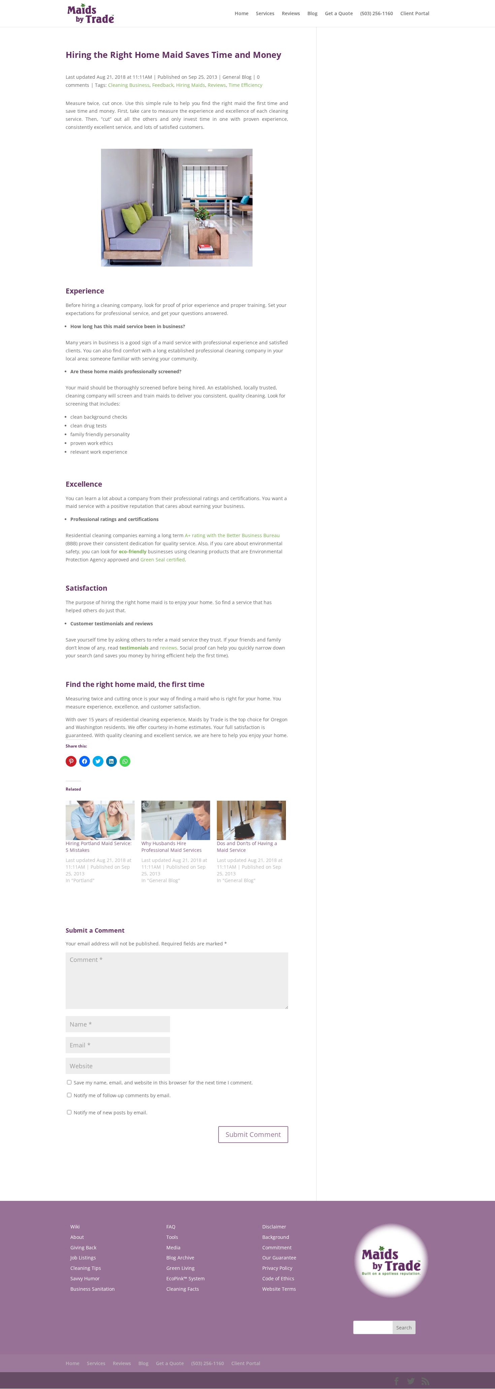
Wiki (75, 1226)
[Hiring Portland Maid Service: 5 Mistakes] (100, 820)
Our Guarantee (279, 1257)
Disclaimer (274, 1226)
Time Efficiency (245, 85)
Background (275, 1237)
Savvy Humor (85, 1278)
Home (242, 13)
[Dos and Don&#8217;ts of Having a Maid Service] (251, 820)
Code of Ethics (278, 1278)
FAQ (170, 1226)
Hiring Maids (190, 85)
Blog (312, 13)
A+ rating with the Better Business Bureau (232, 535)
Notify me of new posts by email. (110, 1112)
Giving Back (83, 1247)
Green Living (180, 1268)
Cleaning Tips (85, 1268)
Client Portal (414, 13)
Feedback (162, 85)
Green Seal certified (162, 559)
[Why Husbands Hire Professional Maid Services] (175, 820)
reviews (168, 648)
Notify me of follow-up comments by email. (122, 1095)
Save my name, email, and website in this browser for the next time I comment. (163, 1082)
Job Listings (83, 1257)
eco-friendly (132, 551)
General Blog (237, 77)
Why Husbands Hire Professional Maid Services (171, 846)
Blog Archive (180, 1257)
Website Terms (279, 1289)
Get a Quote (339, 13)
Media (173, 1247)
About (77, 1237)
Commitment (277, 1247)
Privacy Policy (277, 1268)
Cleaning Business (129, 85)
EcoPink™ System (185, 1278)
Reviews (291, 13)
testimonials (134, 648)
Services (265, 13)
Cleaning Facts (182, 1289)
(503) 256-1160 (376, 13)
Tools (172, 1237)
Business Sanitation (92, 1289)
